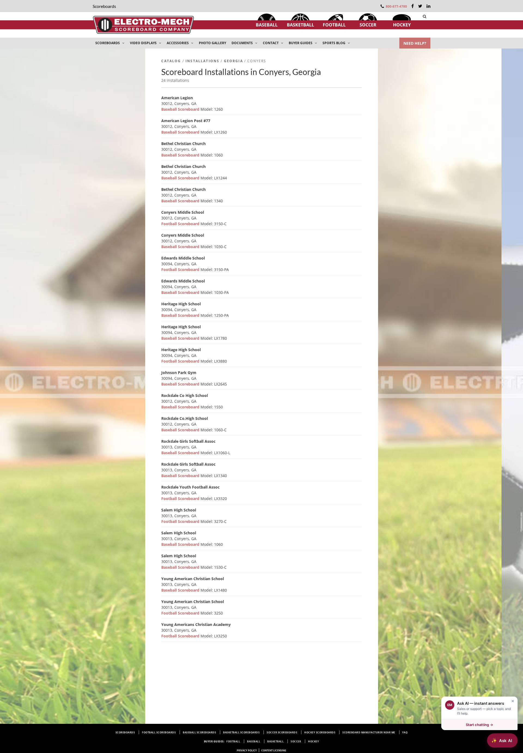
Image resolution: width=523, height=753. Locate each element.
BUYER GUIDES (301, 43)
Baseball (267, 25)
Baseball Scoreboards (199, 732)
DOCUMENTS (243, 43)
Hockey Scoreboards (319, 732)
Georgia (233, 61)
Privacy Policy (247, 750)
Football (334, 25)
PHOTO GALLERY (212, 43)
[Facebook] (412, 6)
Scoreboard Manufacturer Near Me (368, 732)
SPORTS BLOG (334, 43)
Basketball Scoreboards (241, 732)
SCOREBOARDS (108, 43)
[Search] (424, 16)
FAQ (405, 732)
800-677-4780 (396, 6)
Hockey (402, 25)
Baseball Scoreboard (180, 109)
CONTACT (271, 43)
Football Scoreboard (180, 223)
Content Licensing (273, 750)
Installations (202, 61)
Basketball (300, 25)
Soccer (368, 25)
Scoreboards (125, 732)
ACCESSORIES (178, 43)
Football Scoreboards (159, 732)
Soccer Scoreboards (282, 732)
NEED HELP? (414, 43)
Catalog (171, 61)
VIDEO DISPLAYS (143, 43)
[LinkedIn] (428, 6)
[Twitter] (420, 6)
